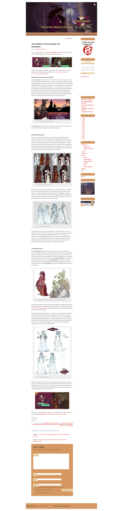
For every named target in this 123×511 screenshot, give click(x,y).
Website (35, 485)
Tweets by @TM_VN (85, 76)
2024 (83, 118)
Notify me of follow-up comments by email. (42, 489)
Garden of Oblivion (88, 161)
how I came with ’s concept (51, 52)
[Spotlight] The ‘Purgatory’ (87, 111)
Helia (44, 49)
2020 (83, 123)
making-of (52, 424)
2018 (83, 127)
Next (71, 38)
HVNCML (86, 163)
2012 (83, 138)
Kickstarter (47, 424)
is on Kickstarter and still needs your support (52, 414)
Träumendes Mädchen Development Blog (61, 506)
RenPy (55, 424)
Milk (85, 165)
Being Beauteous (87, 159)
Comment (36, 455)
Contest (83, 151)
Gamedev (56, 423)
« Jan (84, 73)
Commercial (50, 423)
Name (35, 475)
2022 (83, 121)
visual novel (69, 424)
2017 (83, 129)
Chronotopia (45, 423)
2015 (83, 133)
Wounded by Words (88, 166)
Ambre (85, 157)
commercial (70, 423)
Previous (67, 38)
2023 (83, 120)
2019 (83, 125)
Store (82, 170)
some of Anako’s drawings (41, 308)
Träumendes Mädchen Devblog (56, 26)
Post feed (83, 176)
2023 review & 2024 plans (86, 99)
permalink (71, 425)
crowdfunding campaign (37, 424)
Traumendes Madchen (62, 424)
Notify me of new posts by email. (40, 492)
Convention (83, 153)
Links (37, 34)
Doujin (82, 155)
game (43, 424)
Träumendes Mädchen (30, 506)
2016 (83, 131)
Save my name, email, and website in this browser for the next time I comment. (49, 487)
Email (35, 480)
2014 (83, 134)
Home (33, 34)
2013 (83, 136)
